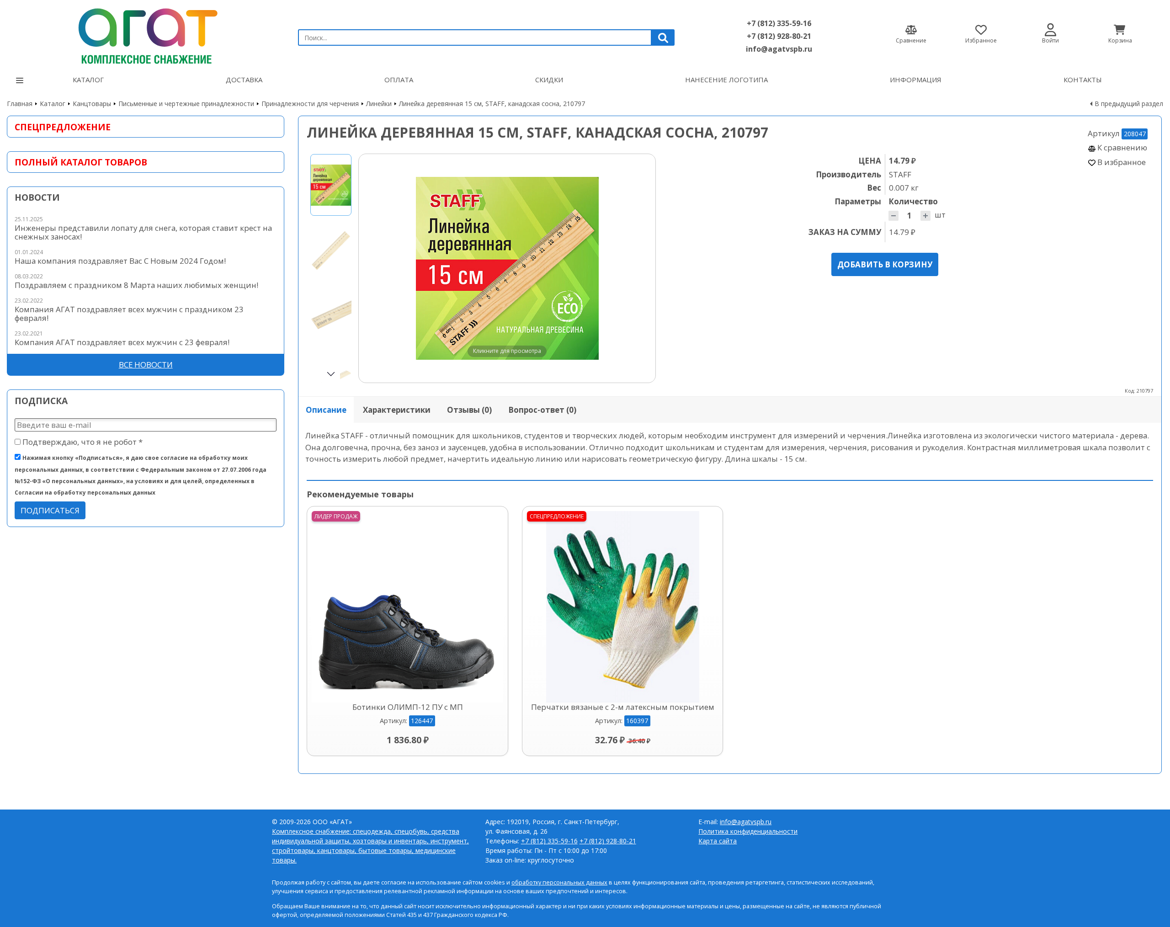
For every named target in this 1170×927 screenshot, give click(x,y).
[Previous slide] (374, 268)
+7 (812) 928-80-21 (779, 36)
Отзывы (469, 410)
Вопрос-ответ (542, 410)
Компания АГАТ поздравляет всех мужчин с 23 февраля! (122, 342)
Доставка (244, 79)
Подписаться (50, 510)
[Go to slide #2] (330, 250)
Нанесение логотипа (726, 79)
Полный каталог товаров (81, 162)
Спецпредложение (63, 127)
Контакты (1083, 79)
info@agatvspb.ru (779, 49)
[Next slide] (640, 268)
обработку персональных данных (559, 882)
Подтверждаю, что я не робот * (82, 442)
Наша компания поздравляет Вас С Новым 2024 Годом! (120, 260)
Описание (326, 410)
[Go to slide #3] (330, 315)
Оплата (398, 79)
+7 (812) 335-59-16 (779, 23)
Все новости (146, 364)
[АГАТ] (145, 33)
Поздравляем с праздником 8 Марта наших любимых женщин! (136, 285)
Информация (915, 79)
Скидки (549, 79)
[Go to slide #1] (330, 185)
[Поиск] (663, 37)
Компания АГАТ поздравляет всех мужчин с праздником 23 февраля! (129, 313)
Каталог (88, 79)
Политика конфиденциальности (748, 831)
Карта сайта (717, 840)
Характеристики (397, 410)
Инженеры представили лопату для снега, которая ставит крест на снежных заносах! (143, 232)
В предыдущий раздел (1129, 103)
